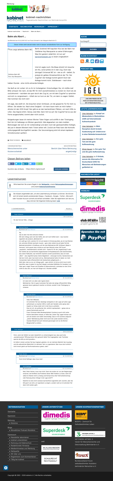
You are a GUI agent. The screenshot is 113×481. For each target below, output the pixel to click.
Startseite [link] (11, 412)
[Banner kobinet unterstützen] (17, 11)
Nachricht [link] (27, 140)
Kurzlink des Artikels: (16, 169)
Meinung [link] (11, 420)
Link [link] (58, 201)
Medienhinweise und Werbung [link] (23, 448)
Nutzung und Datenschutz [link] (21, 443)
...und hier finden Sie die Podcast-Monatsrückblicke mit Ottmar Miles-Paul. (93, 101)
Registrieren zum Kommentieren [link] (23, 457)
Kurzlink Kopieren (61, 169)
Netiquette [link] (45, 184)
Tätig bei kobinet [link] (17, 459)
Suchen (93, 49)
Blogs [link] (10, 427)
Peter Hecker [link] (34, 368)
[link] (5, 467)
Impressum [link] (12, 435)
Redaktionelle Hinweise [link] (20, 446)
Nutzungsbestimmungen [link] (64, 184)
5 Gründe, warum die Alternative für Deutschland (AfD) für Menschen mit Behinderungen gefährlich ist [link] (94, 161)
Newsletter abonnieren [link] (20, 437)
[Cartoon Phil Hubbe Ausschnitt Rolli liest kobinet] (39, 11)
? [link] (55, 40)
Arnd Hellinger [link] (31, 356)
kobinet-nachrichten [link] (38, 17)
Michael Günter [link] (35, 278)
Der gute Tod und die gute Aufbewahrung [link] (92, 141)
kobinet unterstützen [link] (19, 440)
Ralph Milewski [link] (31, 229)
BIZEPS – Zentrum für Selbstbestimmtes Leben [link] (84, 423)
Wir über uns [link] (16, 454)
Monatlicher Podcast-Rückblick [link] (23, 430)
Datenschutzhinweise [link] (47, 187)
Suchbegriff (84, 41)
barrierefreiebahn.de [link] (43, 57)
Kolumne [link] (14, 423)
